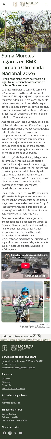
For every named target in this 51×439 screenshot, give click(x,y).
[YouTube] (20, 433)
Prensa (5, 399)
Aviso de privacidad (10, 417)
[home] (25, 4)
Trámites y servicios (11, 402)
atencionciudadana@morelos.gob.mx (18, 367)
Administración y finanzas (13, 388)
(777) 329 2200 (9, 364)
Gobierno (6, 378)
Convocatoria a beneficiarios (14, 420)
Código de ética (9, 414)
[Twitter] (15, 433)
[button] (46, 4)
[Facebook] (4, 433)
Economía (6, 385)
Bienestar (6, 382)
